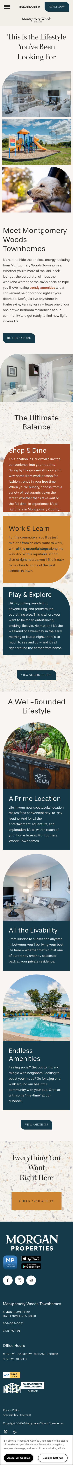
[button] (57, 7)
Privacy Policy (11, 1410)
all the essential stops (32, 548)
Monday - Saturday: (18, 1354)
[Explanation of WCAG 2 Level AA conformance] (11, 1375)
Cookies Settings (53, 1458)
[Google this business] (19, 1280)
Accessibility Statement (17, 1415)
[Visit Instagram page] (31, 1280)
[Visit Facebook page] (8, 1280)
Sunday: (9, 1359)
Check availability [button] (36, 1201)
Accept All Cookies (18, 1458)
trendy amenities (42, 287)
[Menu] (7, 7)
